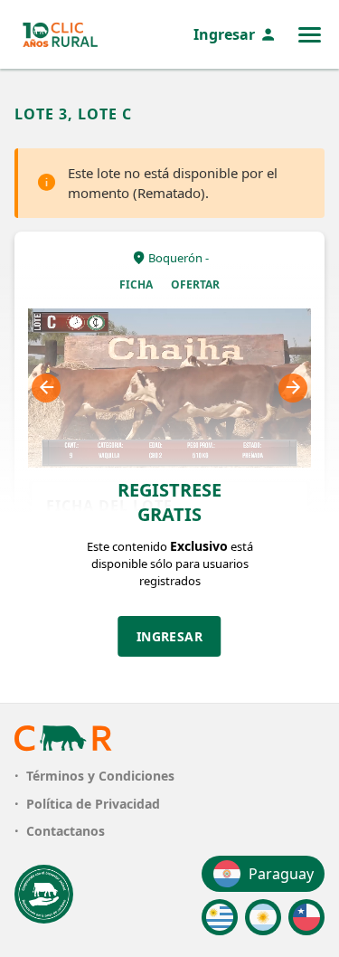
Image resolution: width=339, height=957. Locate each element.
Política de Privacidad (93, 803)
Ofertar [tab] (195, 284)
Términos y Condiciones (100, 775)
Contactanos (65, 830)
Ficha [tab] (136, 284)
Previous (46, 388)
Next (292, 388)
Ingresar (224, 34)
